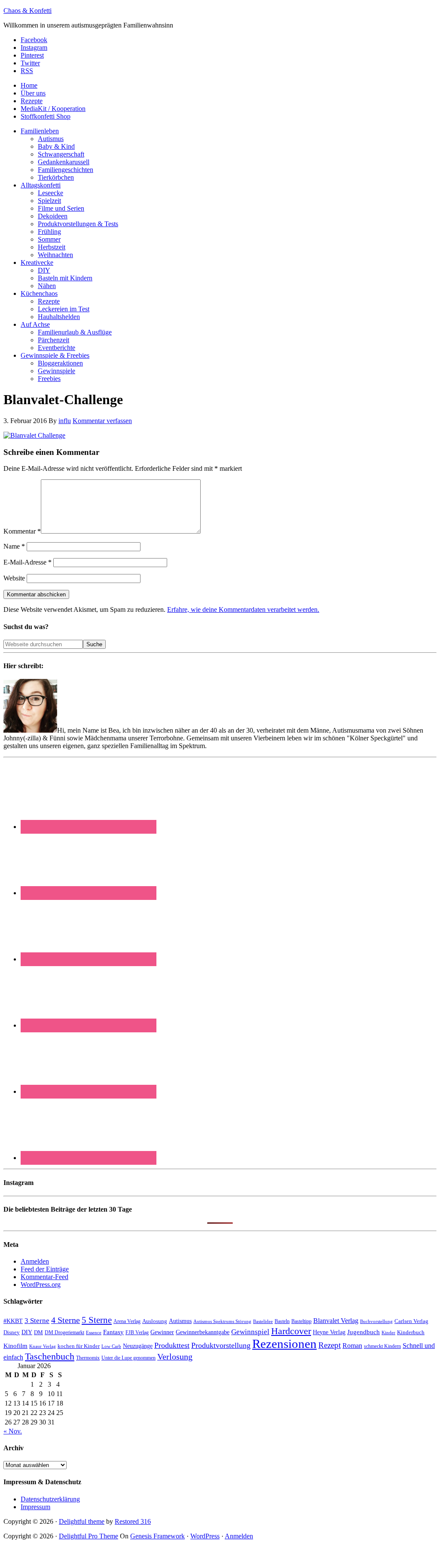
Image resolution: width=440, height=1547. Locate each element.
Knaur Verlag (42, 1346)
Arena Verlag (127, 1321)
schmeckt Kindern (382, 1346)
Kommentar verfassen (102, 420)
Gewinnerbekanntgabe (202, 1332)
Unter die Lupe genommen (128, 1358)
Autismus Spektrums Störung (222, 1321)
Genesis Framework (157, 1536)
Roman (352, 1345)
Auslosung (154, 1321)
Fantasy (113, 1331)
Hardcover (291, 1331)
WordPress (205, 1536)
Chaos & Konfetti (27, 10)
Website (14, 578)
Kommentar (22, 531)
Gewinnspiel (250, 1332)
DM (38, 1332)
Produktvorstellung (221, 1345)
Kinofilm (15, 1345)
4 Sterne (65, 1320)
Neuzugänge (138, 1345)
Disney (11, 1332)
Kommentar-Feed (44, 1276)
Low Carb (111, 1346)
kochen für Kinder (79, 1346)
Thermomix (88, 1358)
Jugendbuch (363, 1332)
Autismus (180, 1321)
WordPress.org (41, 1284)
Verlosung (174, 1356)
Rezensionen (284, 1344)
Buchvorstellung (376, 1321)
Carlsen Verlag (411, 1321)
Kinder (388, 1332)
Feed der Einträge (45, 1269)
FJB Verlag (137, 1332)
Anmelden (35, 1261)
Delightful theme (81, 1521)
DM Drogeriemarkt (64, 1332)
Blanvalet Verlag (335, 1320)
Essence (93, 1332)
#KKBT (13, 1321)
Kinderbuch (411, 1332)
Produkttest (171, 1345)
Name (14, 546)
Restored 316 (133, 1521)
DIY (26, 1332)
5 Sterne (97, 1320)
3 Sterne (36, 1321)
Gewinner (162, 1332)
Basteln (282, 1321)
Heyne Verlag (329, 1332)
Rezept (329, 1345)
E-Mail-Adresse (27, 562)
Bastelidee (263, 1321)
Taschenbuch (49, 1356)
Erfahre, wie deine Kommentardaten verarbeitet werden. (243, 609)
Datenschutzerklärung (50, 1499)
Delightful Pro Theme (88, 1536)
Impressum (35, 1506)
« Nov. (12, 1431)
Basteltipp (301, 1321)
